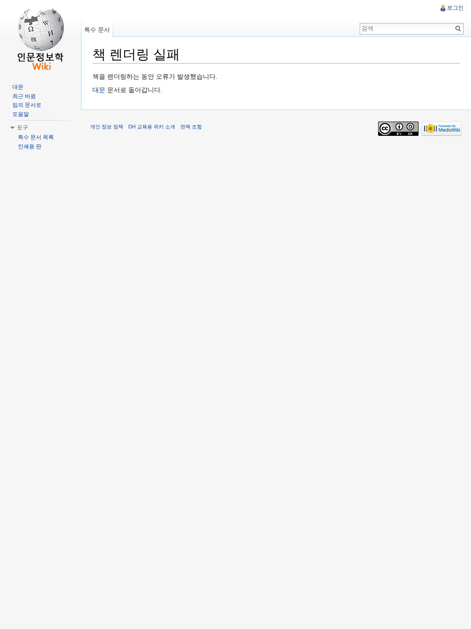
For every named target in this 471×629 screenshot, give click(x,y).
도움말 (20, 114)
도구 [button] (22, 127)
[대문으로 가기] (40, 37)
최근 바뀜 (24, 96)
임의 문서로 (26, 105)
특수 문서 (97, 29)
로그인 (455, 8)
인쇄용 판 (29, 146)
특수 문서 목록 (36, 137)
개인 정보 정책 (106, 126)
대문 (98, 89)
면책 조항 (191, 126)
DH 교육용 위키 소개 (151, 126)
